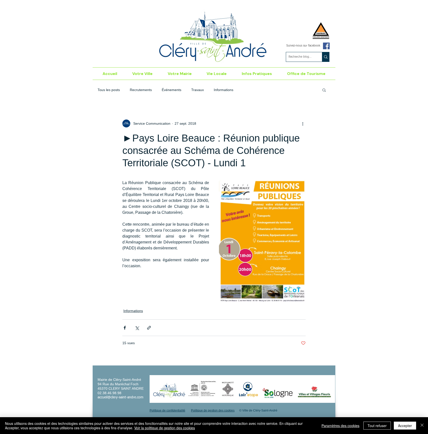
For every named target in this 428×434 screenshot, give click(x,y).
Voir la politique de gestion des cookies (164, 427)
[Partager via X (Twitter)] (136, 327)
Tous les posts (109, 90)
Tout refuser (377, 425)
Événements (171, 90)
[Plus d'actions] (303, 123)
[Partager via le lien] (149, 327)
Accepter (405, 425)
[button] (142, 73)
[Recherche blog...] (325, 57)
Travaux (197, 90)
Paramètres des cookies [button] (340, 425)
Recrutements (141, 90)
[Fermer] (422, 425)
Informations (223, 90)
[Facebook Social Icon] (326, 46)
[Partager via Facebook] (124, 327)
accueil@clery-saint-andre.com (120, 397)
